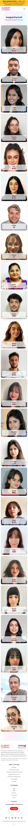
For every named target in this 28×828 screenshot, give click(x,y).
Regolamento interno (14, 774)
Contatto (14, 781)
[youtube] (15, 818)
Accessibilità (14, 779)
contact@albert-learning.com (14, 804)
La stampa (14, 795)
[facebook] (6, 818)
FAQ (14, 790)
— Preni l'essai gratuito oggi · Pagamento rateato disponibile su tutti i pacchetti (14, 3)
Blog (14, 788)
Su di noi (14, 767)
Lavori (14, 797)
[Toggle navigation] (24, 8)
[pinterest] (21, 818)
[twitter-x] (9, 818)
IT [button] (13, 824)
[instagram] (18, 818)
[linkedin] (12, 818)
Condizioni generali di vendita (14, 772)
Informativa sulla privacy (14, 776)
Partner (14, 793)
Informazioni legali (14, 769)
